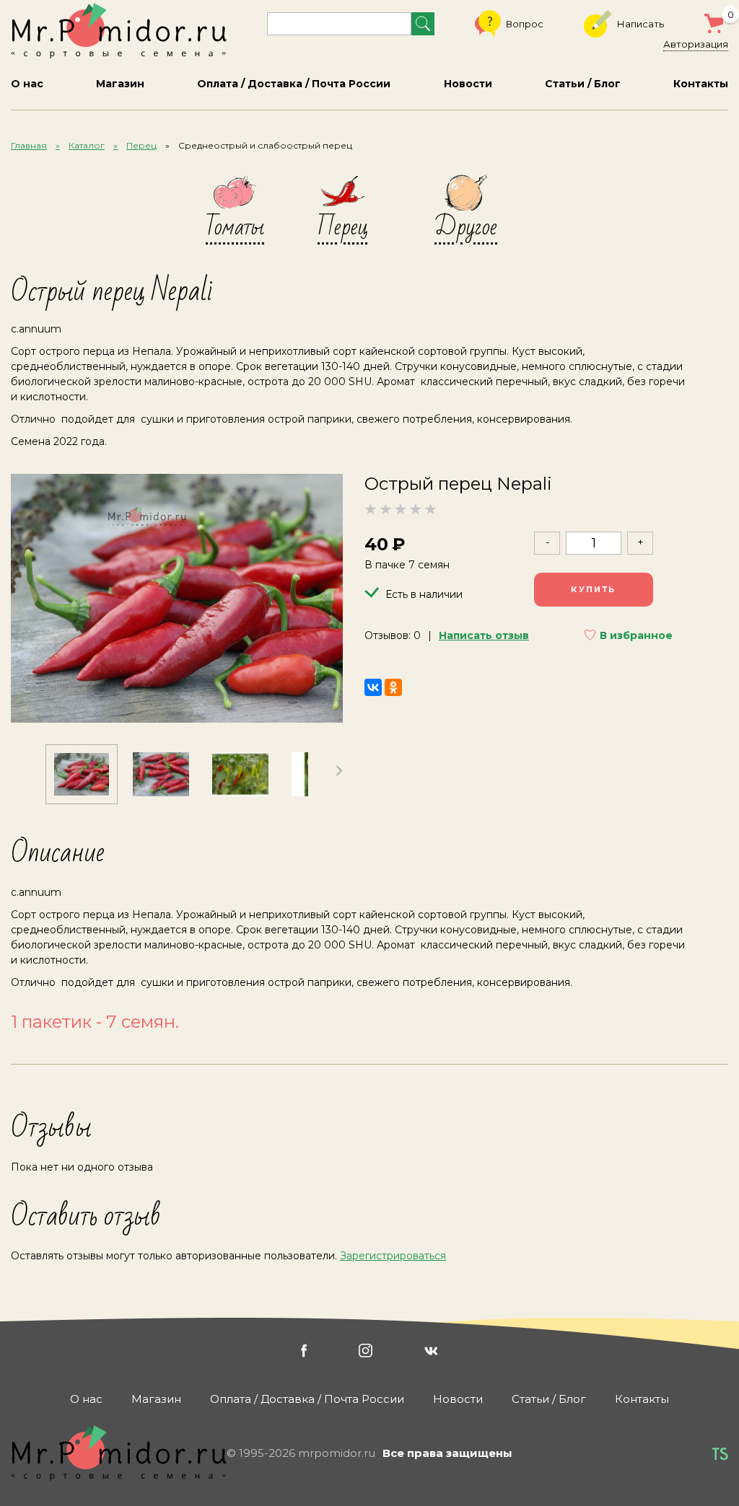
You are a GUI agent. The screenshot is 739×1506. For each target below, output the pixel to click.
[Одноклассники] (393, 687)
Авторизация (695, 44)
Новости (468, 83)
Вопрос (524, 24)
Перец (141, 145)
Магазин (120, 83)
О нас (27, 83)
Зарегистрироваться (393, 1255)
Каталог (87, 145)
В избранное (636, 635)
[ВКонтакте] (373, 687)
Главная (29, 145)
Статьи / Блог (583, 83)
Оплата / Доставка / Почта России (293, 83)
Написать (640, 24)
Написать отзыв (484, 635)
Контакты (700, 83)
